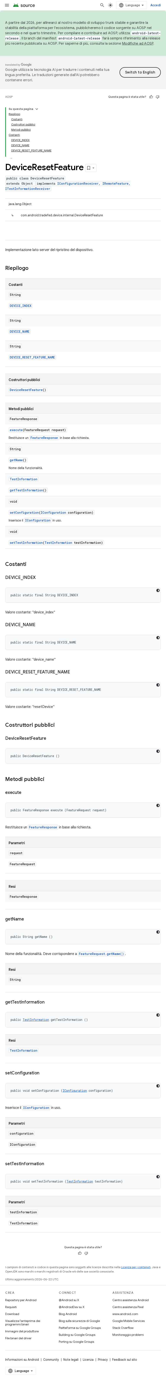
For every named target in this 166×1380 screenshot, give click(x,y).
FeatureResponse (44, 438)
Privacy (103, 1359)
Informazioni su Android (22, 1359)
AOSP (9, 97)
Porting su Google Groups (76, 1342)
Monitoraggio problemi (128, 1335)
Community (51, 1359)
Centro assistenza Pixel (128, 1307)
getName (16, 460)
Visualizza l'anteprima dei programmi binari (22, 1322)
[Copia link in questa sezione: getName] (28, 919)
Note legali (70, 1359)
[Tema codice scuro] (158, 590)
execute (16, 430)
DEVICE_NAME (19, 331)
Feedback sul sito (124, 1359)
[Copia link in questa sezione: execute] (25, 792)
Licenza (88, 1359)
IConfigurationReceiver (78, 183)
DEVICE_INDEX (20, 306)
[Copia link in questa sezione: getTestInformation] (49, 1002)
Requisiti (11, 1307)
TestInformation (23, 479)
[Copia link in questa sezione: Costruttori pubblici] (59, 725)
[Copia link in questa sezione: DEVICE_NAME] (39, 625)
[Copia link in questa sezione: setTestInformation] (48, 1164)
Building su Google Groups (77, 1335)
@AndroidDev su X (72, 1307)
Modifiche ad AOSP (137, 43)
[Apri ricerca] (102, 5)
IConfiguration (53, 512)
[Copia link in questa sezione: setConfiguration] (43, 1073)
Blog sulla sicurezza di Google (79, 1321)
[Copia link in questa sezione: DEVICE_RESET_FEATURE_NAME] (74, 672)
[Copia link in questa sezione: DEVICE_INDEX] (40, 577)
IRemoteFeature (115, 183)
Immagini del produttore (22, 1331)
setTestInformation (26, 543)
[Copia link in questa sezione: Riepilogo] (33, 268)
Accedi (155, 5)
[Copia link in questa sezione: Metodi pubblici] (48, 779)
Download (12, 1314)
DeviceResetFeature (26, 390)
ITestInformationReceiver (27, 189)
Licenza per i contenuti (136, 1267)
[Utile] (151, 97)
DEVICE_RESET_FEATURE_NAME (32, 357)
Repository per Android (21, 1300)
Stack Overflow (123, 1328)
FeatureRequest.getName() (101, 954)
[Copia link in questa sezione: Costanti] (30, 564)
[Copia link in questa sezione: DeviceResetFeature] (50, 738)
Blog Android (68, 1314)
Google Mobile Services (128, 1321)
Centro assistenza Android (130, 1300)
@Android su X (69, 1300)
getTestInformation (26, 490)
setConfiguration (24, 512)
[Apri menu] (7, 5)
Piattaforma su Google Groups (80, 1328)
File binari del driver (18, 1338)
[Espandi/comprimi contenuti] (36, 109)
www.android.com (125, 1314)
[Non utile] (157, 97)
